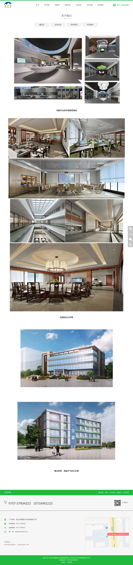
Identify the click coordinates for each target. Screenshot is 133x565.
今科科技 (69, 562)
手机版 (63, 562)
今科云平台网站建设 (79, 558)
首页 (106, 492)
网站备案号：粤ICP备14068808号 (69, 560)
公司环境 (126, 492)
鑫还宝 (119, 492)
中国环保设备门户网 (23, 544)
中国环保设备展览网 (9, 544)
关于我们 (112, 492)
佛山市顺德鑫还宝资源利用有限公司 (118, 534)
